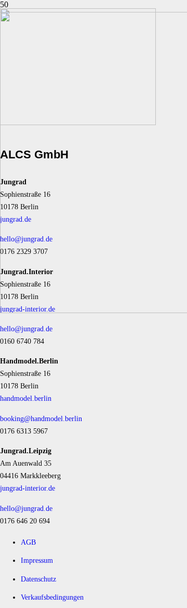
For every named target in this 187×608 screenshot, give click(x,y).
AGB (28, 542)
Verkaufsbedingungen (52, 597)
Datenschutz (38, 579)
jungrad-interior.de (27, 488)
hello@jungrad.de (26, 329)
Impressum (37, 560)
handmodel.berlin (25, 398)
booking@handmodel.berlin (41, 418)
